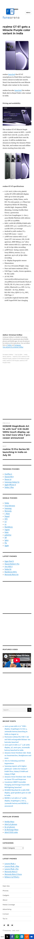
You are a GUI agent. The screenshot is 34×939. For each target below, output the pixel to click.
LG (6, 522)
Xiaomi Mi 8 (9, 477)
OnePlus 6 (8, 474)
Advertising (7, 909)
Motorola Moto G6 (12, 575)
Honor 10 (8, 479)
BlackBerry (9, 527)
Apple (7, 546)
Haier (7, 532)
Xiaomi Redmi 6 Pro (12, 564)
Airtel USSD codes (11, 832)
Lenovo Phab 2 (10, 864)
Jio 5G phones (10, 827)
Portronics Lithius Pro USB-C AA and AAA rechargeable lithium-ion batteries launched (17, 739)
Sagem (7, 530)
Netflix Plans (9, 822)
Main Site (6, 886)
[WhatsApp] (17, 936)
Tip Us (5, 919)
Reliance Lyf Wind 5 (12, 877)
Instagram (18, 345)
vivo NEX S (9, 567)
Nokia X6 (8, 569)
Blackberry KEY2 (11, 572)
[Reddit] (26, 936)
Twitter (9, 345)
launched (11, 74)
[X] (7, 936)
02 (5, 524)
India (25, 354)
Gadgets (6, 895)
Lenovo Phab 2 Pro (12, 869)
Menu (28, 12)
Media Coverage (9, 905)
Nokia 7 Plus (9, 487)
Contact (6, 914)
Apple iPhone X (10, 485)
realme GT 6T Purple (12, 360)
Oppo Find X (9, 561)
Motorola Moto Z (11, 872)
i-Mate (7, 514)
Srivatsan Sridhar (8, 354)
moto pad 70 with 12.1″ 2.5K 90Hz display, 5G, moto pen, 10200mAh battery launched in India (17, 747)
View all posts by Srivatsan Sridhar (13, 347)
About (5, 900)
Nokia (7, 503)
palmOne (8, 535)
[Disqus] (17, 392)
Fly (6, 543)
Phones (5, 891)
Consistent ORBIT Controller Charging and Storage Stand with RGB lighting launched (17, 784)
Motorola (8, 511)
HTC (6, 519)
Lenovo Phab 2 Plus (12, 866)
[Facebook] (12, 936)
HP (6, 538)
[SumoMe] (31, 936)
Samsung (8, 508)
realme (9, 356)
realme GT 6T (17, 356)
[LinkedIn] (21, 936)
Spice (6, 540)
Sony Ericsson (10, 506)
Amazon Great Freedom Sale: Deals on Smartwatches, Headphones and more (18, 755)
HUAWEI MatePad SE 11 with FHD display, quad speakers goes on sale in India (18, 792)
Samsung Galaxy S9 (12, 482)
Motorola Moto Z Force (13, 874)
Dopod (7, 516)
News (4, 356)
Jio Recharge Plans (11, 830)
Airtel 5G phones (11, 824)
